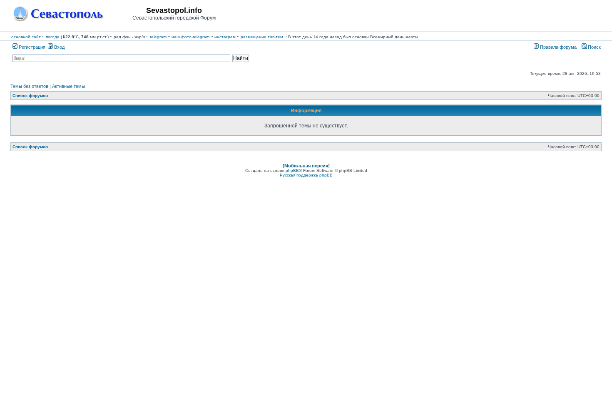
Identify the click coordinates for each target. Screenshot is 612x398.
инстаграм (225, 37)
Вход (59, 47)
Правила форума (558, 47)
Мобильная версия (306, 165)
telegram (158, 37)
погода (53, 37)
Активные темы (68, 86)
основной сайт (26, 37)
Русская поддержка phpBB (306, 175)
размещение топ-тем (262, 37)
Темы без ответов (29, 86)
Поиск (594, 47)
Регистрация (31, 47)
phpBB (292, 170)
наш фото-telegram (190, 37)
